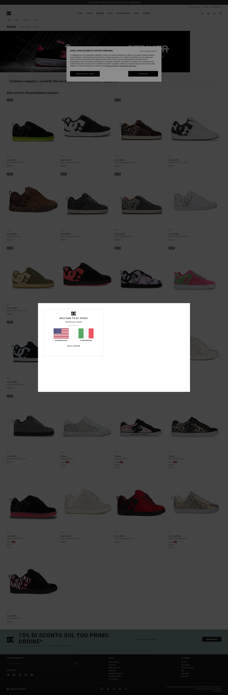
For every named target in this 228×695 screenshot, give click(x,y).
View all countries (73, 346)
